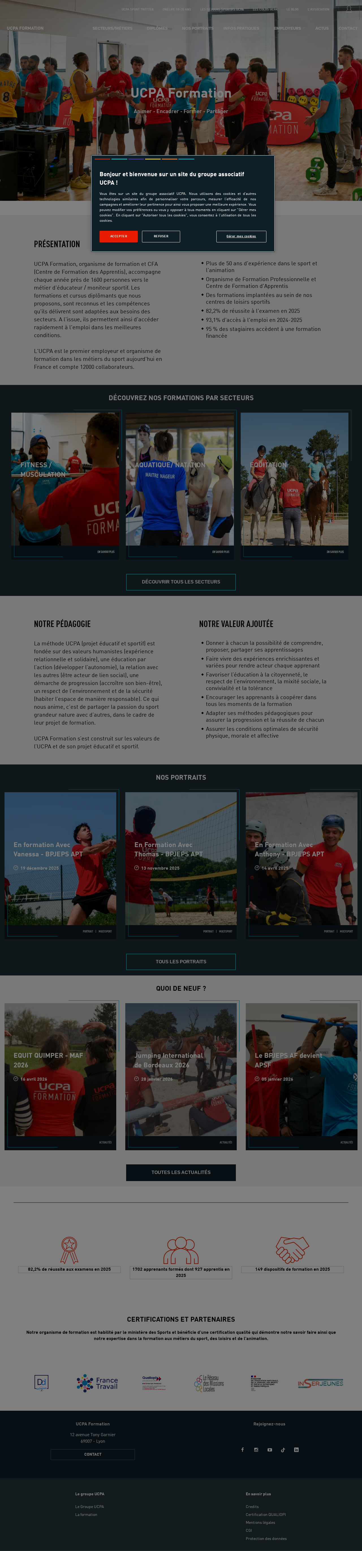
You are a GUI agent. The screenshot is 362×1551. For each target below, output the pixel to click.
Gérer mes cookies (241, 236)
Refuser (161, 236)
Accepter (118, 236)
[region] (183, 203)
